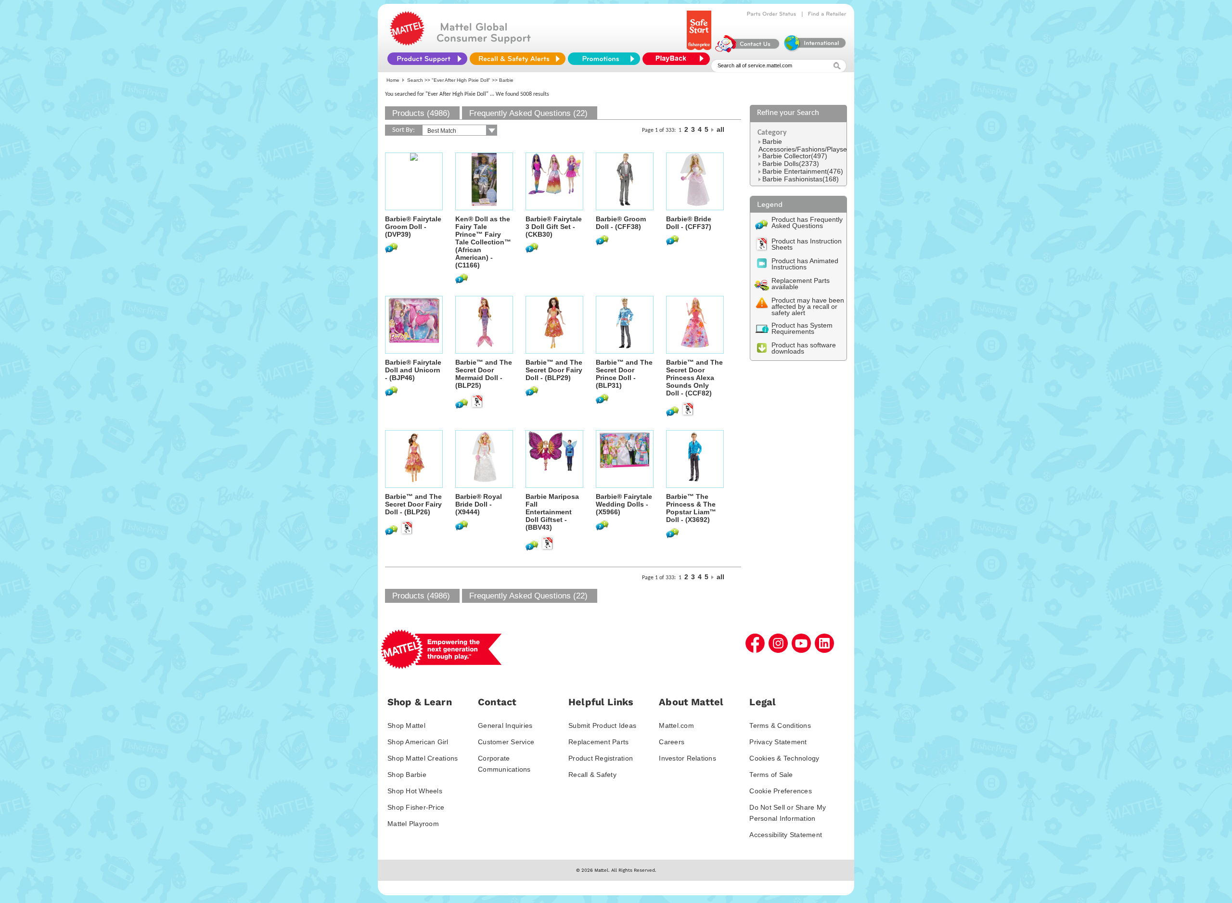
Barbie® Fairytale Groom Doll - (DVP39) (413, 226)
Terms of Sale (771, 774)
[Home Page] (407, 43)
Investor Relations (687, 758)
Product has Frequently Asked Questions (807, 222)
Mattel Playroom (413, 823)
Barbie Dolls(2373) (790, 163)
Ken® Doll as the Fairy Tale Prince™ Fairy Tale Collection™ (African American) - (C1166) (483, 242)
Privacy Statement (778, 742)
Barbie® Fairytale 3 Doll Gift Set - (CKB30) (554, 226)
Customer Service (506, 742)
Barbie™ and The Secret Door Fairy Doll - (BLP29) (554, 370)
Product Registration (600, 758)
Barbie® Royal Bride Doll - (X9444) (478, 504)
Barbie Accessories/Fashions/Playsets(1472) (815, 145)
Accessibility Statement (785, 835)
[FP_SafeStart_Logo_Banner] (700, 50)
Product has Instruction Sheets (806, 244)
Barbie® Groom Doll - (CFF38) (621, 222)
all (720, 129)
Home (392, 80)
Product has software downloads (803, 348)
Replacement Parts (598, 742)
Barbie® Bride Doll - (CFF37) (688, 222)
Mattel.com (676, 725)
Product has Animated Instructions (804, 264)
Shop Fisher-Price (415, 807)
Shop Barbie (406, 774)
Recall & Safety (592, 774)
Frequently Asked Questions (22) (528, 113)
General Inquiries (505, 725)
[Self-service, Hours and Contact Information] (747, 50)
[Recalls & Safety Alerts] (517, 58)
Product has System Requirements (802, 328)
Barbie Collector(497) (794, 156)
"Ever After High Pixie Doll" (461, 80)
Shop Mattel (406, 725)
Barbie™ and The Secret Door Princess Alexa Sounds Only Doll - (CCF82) (694, 377)
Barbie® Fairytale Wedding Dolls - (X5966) (624, 504)
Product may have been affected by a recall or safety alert (807, 306)
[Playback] (678, 58)
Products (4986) (421, 113)
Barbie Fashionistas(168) (800, 179)
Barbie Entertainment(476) (802, 171)
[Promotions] (604, 58)
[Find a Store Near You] (827, 14)
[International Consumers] (814, 50)
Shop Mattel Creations (422, 758)
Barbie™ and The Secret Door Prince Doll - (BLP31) (624, 373)
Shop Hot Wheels (414, 791)
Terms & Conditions (780, 725)
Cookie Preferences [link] (780, 791)
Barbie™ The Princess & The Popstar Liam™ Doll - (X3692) (691, 508)
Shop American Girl (418, 742)
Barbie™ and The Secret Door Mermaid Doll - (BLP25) (483, 373)
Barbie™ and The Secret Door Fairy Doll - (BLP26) (413, 504)
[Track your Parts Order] (771, 14)
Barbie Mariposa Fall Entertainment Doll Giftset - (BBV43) (552, 512)
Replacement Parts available (800, 284)
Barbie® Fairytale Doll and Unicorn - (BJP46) (413, 370)
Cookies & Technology (784, 758)
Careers (671, 742)
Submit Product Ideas (602, 725)
